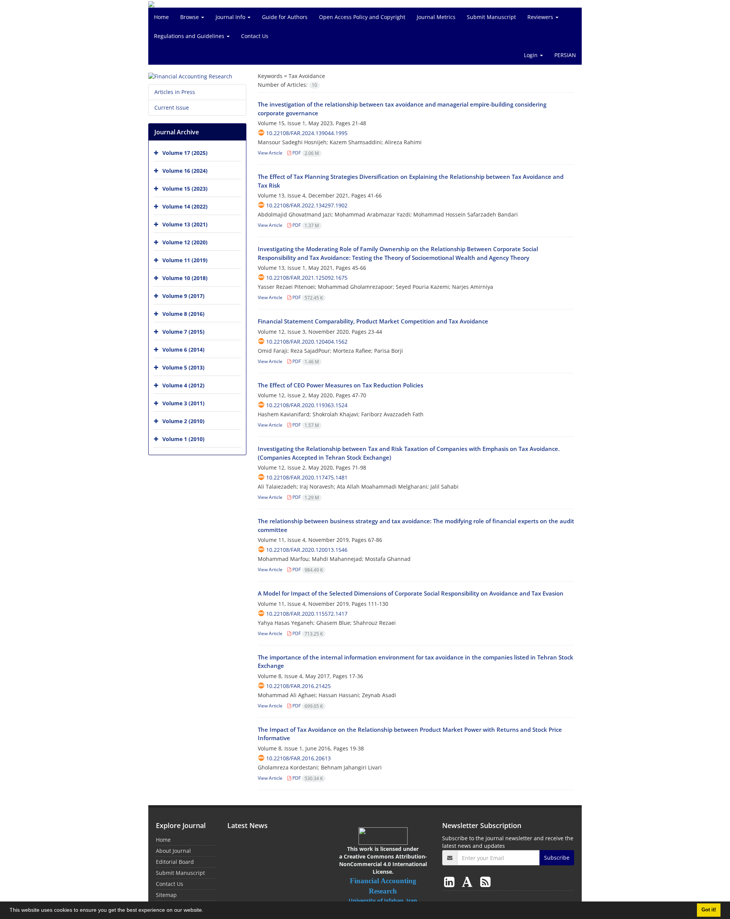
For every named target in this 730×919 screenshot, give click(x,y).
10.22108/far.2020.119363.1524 (307, 405)
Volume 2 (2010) (183, 421)
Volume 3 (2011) (183, 403)
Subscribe (557, 857)
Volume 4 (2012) (183, 385)
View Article (270, 153)
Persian (565, 55)
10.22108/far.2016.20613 (298, 758)
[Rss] (485, 881)
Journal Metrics (436, 17)
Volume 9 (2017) (183, 295)
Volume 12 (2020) (185, 242)
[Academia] (468, 881)
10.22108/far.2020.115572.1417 (307, 613)
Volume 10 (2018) (185, 278)
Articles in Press (174, 92)
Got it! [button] (708, 910)
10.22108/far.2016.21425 (298, 686)
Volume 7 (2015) (183, 331)
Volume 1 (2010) (183, 439)
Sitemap (166, 894)
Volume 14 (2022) (185, 206)
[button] (206, 911)
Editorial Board (175, 861)
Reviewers (541, 17)
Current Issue (171, 107)
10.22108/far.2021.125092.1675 (307, 277)
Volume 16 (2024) (185, 170)
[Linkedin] (450, 881)
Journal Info (231, 17)
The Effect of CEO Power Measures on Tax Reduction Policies (340, 385)
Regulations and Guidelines (190, 36)
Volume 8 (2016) (183, 313)
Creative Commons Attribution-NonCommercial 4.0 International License (383, 864)
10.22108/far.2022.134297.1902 (307, 205)
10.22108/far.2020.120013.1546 (307, 549)
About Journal (173, 850)
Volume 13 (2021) (185, 224)
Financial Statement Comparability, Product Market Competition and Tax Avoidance (373, 321)
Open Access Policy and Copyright (362, 17)
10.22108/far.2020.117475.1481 (307, 477)
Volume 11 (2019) (185, 260)
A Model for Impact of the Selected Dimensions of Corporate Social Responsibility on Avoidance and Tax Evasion (410, 593)
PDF (305, 153)
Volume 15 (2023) (185, 188)
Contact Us (254, 36)
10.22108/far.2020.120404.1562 (307, 341)
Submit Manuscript (491, 17)
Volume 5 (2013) (183, 367)
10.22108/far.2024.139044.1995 (307, 133)
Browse (190, 17)
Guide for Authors (285, 17)
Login (531, 55)
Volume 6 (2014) (183, 349)
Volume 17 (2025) (185, 152)
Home (161, 17)
